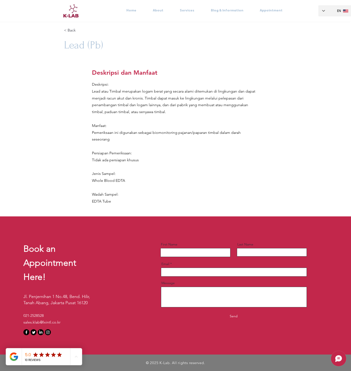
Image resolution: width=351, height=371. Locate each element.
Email (165, 264)
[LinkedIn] (41, 332)
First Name (169, 244)
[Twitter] (34, 332)
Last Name (245, 244)
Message (168, 283)
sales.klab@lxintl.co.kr (41, 322)
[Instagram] (48, 332)
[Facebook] (26, 332)
